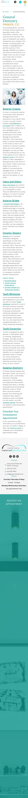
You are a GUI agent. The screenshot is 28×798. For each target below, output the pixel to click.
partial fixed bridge (11, 204)
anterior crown (8, 157)
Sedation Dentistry (13, 367)
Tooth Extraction (12, 328)
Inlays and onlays (9, 185)
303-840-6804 (11, 471)
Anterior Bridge (11, 200)
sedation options (9, 402)
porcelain (6, 126)
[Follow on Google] (14, 456)
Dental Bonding (10, 281)
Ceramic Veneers (12, 232)
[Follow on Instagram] (17, 456)
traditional (16, 123)
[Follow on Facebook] (10, 456)
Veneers (6, 236)
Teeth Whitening (11, 294)
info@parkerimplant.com (15, 474)
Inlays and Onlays (12, 181)
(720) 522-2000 (15, 428)
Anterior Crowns (11, 108)
